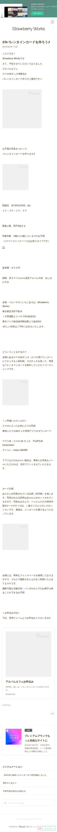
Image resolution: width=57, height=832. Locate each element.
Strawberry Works (28, 28)
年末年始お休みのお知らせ (14, 790)
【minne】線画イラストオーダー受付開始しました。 (25, 775)
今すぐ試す (37, 13)
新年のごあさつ (9, 782)
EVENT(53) (6, 705)
